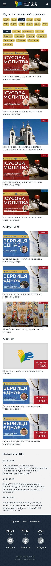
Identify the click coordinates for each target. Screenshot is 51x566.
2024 (21, 20)
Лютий (16, 31)
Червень (19, 36)
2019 (22, 24)
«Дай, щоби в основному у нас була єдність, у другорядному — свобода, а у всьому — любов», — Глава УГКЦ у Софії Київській (22, 506)
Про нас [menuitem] (16, 521)
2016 (37, 24)
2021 (6, 24)
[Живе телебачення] (26, 4)
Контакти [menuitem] (35, 521)
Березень (28, 31)
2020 (13, 24)
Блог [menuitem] (25, 521)
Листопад (33, 40)
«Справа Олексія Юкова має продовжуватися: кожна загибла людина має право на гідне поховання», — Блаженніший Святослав (25, 469)
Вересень (8, 40)
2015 (45, 24)
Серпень (42, 36)
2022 (37, 20)
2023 (29, 20)
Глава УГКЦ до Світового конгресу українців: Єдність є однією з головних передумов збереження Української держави (23, 488)
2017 (29, 24)
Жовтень (21, 40)
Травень (8, 36)
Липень (30, 36)
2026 (6, 20)
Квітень (39, 31)
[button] (4, 4)
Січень (7, 31)
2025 (14, 20)
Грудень (8, 44)
